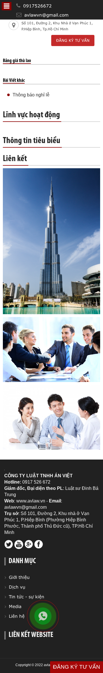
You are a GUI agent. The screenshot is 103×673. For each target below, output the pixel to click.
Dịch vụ (17, 586)
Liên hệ (17, 616)
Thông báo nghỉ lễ (31, 94)
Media (15, 606)
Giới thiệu (19, 577)
